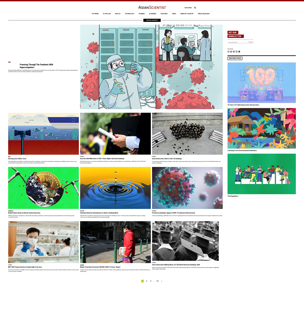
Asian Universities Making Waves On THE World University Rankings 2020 (176, 265)
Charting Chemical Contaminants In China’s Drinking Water (99, 213)
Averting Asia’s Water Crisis (17, 159)
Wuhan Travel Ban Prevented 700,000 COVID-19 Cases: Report (100, 267)
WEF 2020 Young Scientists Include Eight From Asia (25, 267)
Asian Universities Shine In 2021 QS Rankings (167, 159)
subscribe (188, 8)
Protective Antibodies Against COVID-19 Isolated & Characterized (173, 213)
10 (157, 281)
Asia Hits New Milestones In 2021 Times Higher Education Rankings (102, 159)
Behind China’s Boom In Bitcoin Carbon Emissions (24, 213)
